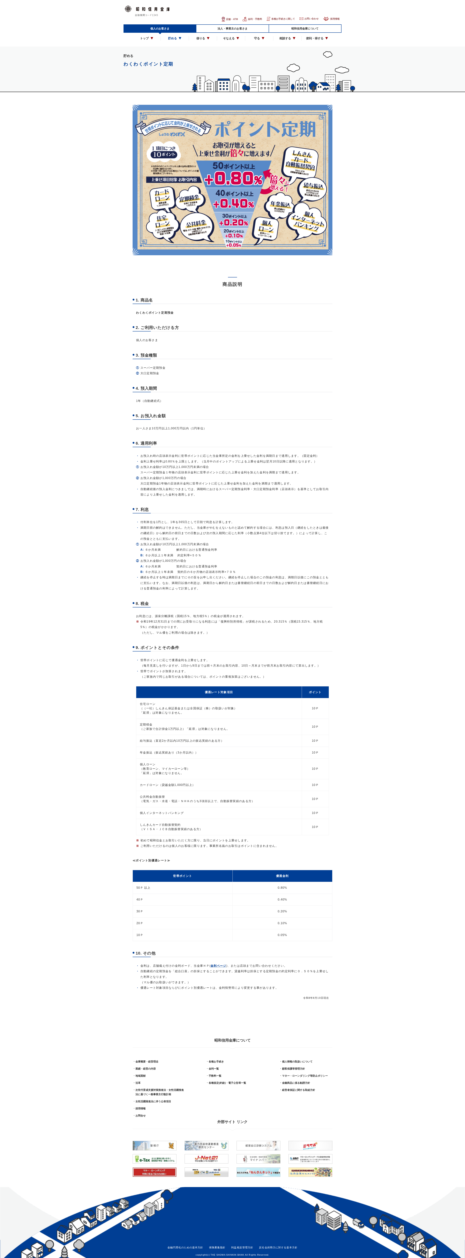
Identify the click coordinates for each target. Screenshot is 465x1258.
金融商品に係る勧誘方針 (296, 1082)
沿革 (138, 1082)
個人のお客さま (159, 28)
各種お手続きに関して (283, 18)
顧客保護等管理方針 (293, 1068)
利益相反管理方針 (242, 1247)
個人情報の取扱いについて (297, 1061)
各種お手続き (216, 1061)
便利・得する (315, 38)
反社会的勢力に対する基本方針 (278, 1247)
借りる (200, 38)
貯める (172, 38)
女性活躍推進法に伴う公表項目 (153, 1101)
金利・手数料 (255, 19)
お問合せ (141, 1115)
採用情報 (335, 18)
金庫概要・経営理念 (147, 1061)
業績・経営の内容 (146, 1068)
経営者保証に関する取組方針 (298, 1089)
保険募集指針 (217, 1247)
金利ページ (218, 965)
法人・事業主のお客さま (233, 28)
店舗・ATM (232, 19)
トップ (144, 38)
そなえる (229, 38)
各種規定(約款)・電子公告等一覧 (227, 1082)
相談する (285, 38)
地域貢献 (141, 1075)
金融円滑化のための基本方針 (185, 1247)
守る (257, 38)
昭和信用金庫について (305, 28)
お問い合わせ (311, 18)
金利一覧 (214, 1068)
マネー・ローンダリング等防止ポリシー (305, 1075)
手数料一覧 (215, 1075)
